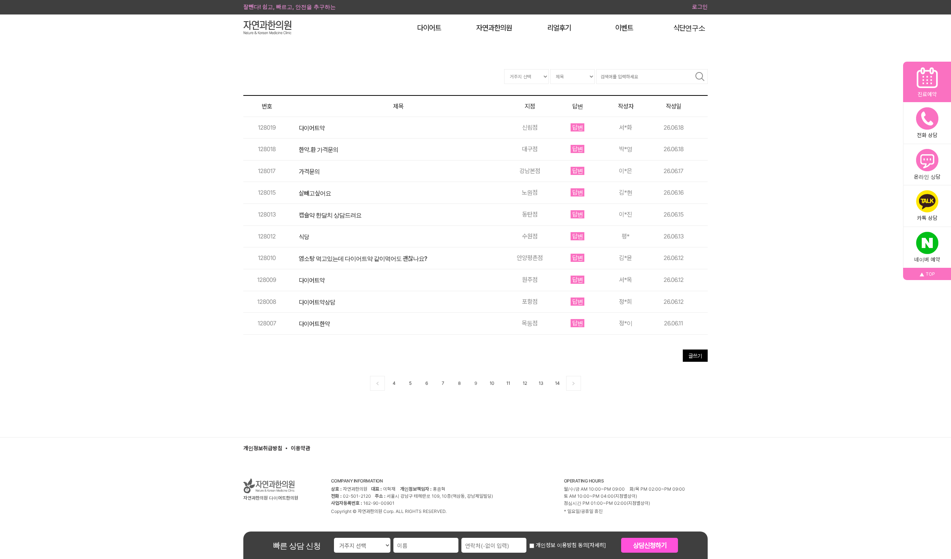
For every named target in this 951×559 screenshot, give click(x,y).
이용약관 (300, 448)
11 (508, 383)
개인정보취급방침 (262, 448)
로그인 (700, 7)
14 (557, 383)
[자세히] (597, 545)
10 (492, 383)
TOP (930, 274)
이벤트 (624, 28)
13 (541, 383)
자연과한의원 (494, 28)
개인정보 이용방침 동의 (561, 545)
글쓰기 (695, 355)
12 (525, 383)
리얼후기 (559, 28)
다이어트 (429, 28)
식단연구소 (689, 28)
